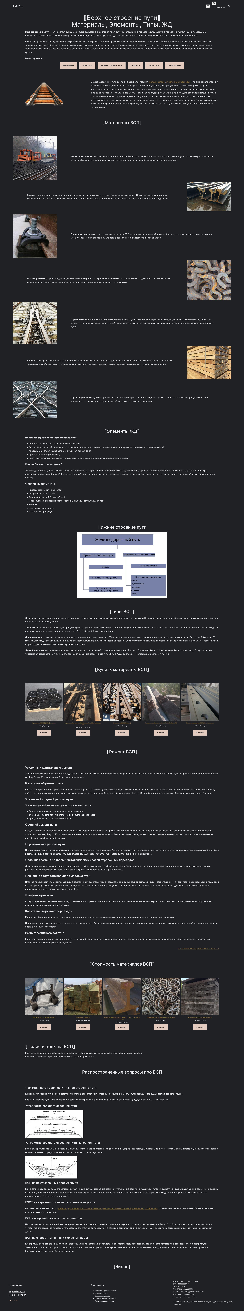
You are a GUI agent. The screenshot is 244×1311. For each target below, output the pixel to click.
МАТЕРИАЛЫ (68, 65)
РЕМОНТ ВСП (154, 65)
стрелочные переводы (178, 82)
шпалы (161, 82)
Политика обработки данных (106, 1291)
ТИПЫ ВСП (135, 65)
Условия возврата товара (104, 1301)
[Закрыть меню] (214, 3)
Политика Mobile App (103, 1293)
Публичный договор (102, 1296)
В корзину (44, 732)
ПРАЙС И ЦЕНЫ (175, 65)
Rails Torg (18, 6)
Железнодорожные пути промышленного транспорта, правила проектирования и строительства (107, 1208)
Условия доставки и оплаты (105, 1298)
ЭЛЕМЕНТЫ (87, 65)
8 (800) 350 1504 (17, 1295)
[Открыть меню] (208, 6)
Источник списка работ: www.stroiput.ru (198, 948)
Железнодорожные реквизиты (184, 1297)
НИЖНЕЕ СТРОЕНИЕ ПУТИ (111, 65)
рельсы (153, 82)
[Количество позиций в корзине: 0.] (229, 6)
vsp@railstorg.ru (17, 1291)
